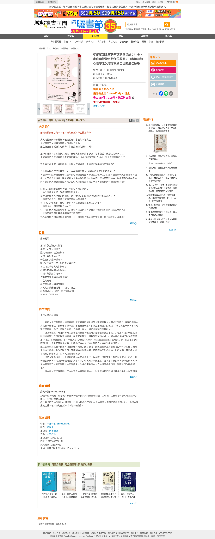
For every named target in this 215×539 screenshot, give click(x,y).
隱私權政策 (112, 533)
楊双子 (173, 29)
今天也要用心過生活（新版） (160, 163)
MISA (161, 29)
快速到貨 (52, 2)
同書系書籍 (57, 464)
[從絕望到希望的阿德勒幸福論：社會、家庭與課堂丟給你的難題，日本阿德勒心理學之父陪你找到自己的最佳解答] (47, 113)
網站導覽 (75, 533)
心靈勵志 (124, 41)
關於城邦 (47, 533)
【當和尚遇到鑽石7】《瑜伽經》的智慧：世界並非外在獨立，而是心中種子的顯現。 (162, 178)
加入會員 (146, 2)
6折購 (160, 2)
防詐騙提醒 (124, 533)
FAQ (64, 524)
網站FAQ (66, 533)
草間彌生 (129, 29)
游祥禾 (155, 29)
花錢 (167, 29)
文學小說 (79, 41)
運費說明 (40, 2)
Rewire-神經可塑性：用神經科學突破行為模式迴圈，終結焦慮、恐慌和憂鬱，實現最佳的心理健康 (163, 188)
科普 (144, 41)
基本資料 (80, 120)
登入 (138, 2)
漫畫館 (144, 36)
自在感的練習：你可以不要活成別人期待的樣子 (49, 497)
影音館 (168, 36)
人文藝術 (101, 41)
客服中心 (134, 533)
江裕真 (50, 427)
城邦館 (70, 36)
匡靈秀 (144, 29)
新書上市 (68, 41)
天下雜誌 (107, 74)
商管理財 (90, 41)
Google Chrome (70, 536)
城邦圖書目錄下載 (98, 533)
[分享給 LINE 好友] (166, 94)
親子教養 (160, 41)
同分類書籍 (70, 464)
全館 (46, 36)
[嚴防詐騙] (107, 8)
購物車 (174, 2)
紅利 (154, 2)
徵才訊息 (56, 533)
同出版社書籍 (85, 464)
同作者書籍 (44, 464)
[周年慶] (107, 17)
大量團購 (85, 533)
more (171, 230)
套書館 (119, 36)
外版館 (95, 36)
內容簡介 (42, 120)
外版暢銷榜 (56, 41)
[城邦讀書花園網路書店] (50, 33)
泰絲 (149, 29)
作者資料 (69, 120)
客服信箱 (144, 533)
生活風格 (113, 41)
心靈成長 (51, 434)
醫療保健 (135, 41)
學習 (151, 41)
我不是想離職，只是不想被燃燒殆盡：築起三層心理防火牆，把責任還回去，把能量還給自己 (162, 128)
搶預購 (137, 29)
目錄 (51, 120)
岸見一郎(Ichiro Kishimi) (112, 70)
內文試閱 (59, 120)
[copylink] (171, 94)
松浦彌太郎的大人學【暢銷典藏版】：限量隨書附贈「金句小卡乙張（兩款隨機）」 (162, 198)
